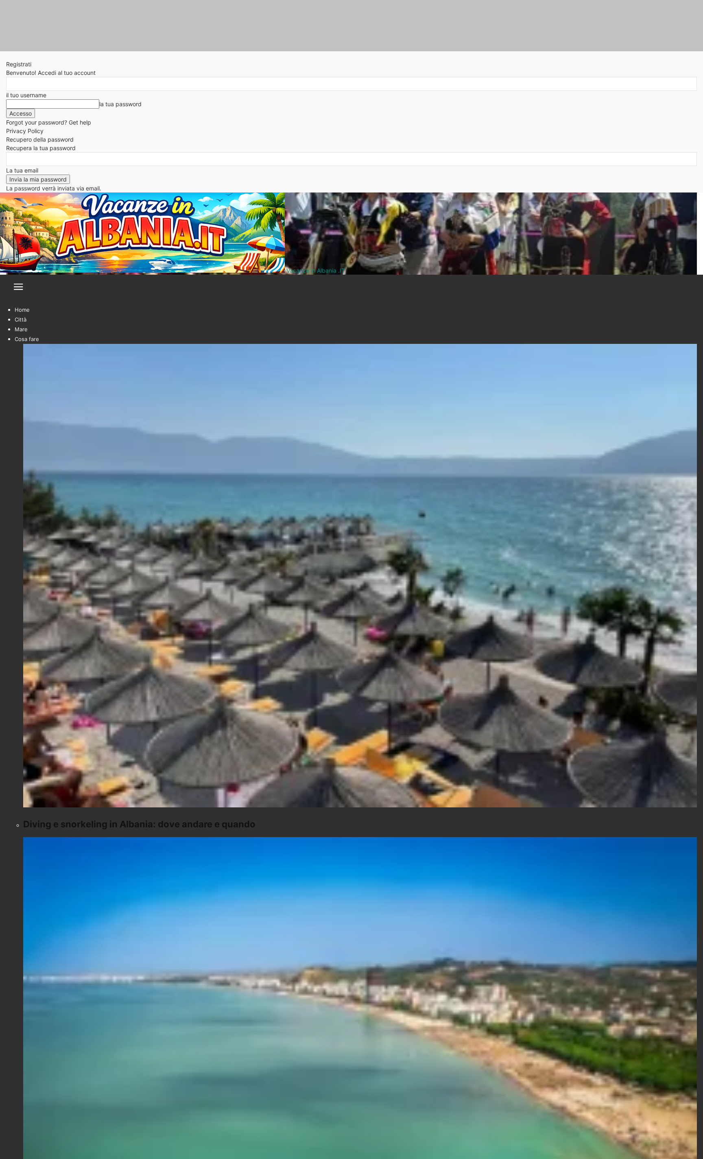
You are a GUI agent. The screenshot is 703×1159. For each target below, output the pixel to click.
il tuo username (26, 95)
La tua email (22, 170)
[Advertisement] (250, 934)
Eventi (23, 349)
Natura (23, 358)
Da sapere (27, 378)
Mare (21, 329)
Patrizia (16, 485)
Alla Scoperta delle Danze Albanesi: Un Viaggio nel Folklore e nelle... (154, 468)
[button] (18, 289)
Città (20, 319)
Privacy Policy (25, 130)
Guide (22, 368)
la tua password (120, 104)
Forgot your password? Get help (48, 122)
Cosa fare (27, 339)
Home (22, 309)
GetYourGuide (58, 503)
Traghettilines (384, 866)
